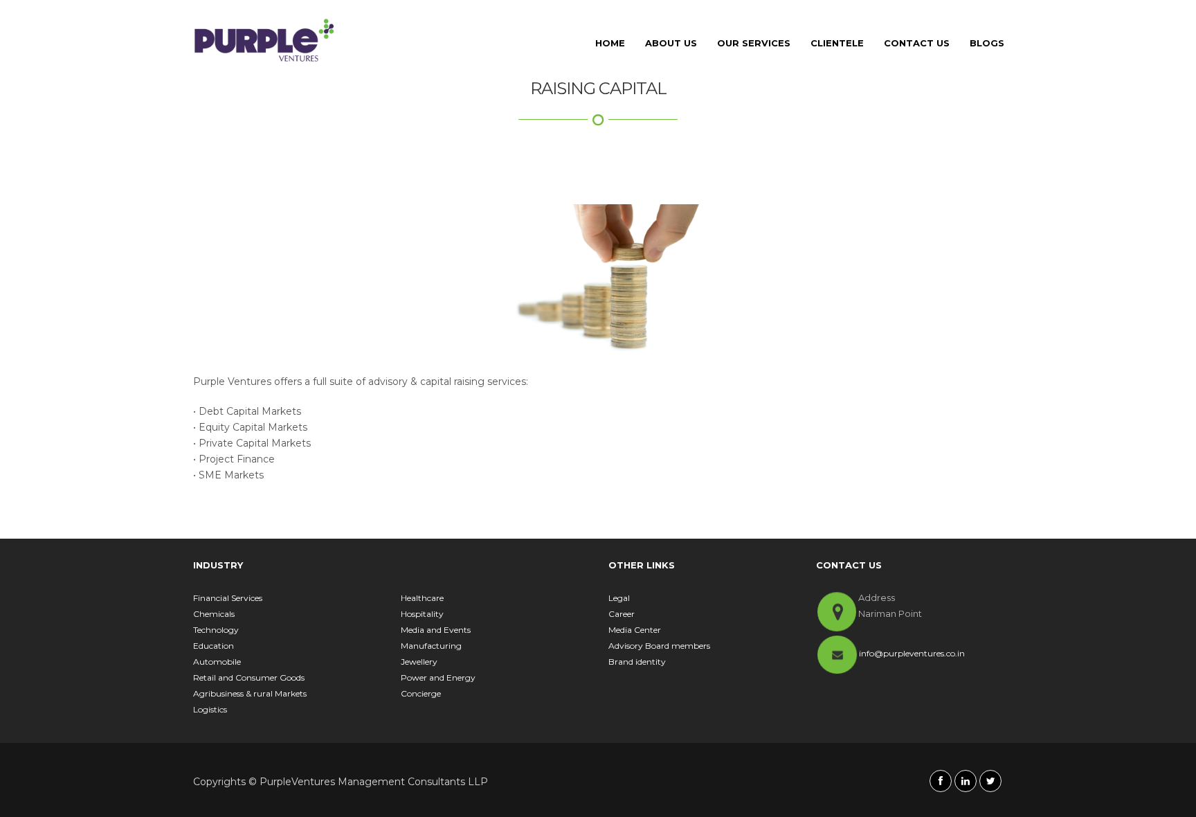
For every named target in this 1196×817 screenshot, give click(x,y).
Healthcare (422, 598)
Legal (619, 598)
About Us (671, 42)
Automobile (217, 661)
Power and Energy (438, 677)
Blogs (987, 42)
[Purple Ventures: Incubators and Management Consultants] (264, 40)
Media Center (634, 630)
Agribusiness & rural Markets (250, 693)
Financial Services (227, 598)
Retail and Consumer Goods (249, 677)
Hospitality (422, 614)
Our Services (753, 42)
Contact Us (917, 42)
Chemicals (214, 614)
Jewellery (419, 661)
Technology (216, 630)
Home (610, 42)
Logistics (210, 709)
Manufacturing (431, 645)
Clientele (837, 42)
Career (621, 614)
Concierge (421, 693)
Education (213, 645)
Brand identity (637, 661)
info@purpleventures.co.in (912, 653)
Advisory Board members (659, 645)
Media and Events (436, 630)
